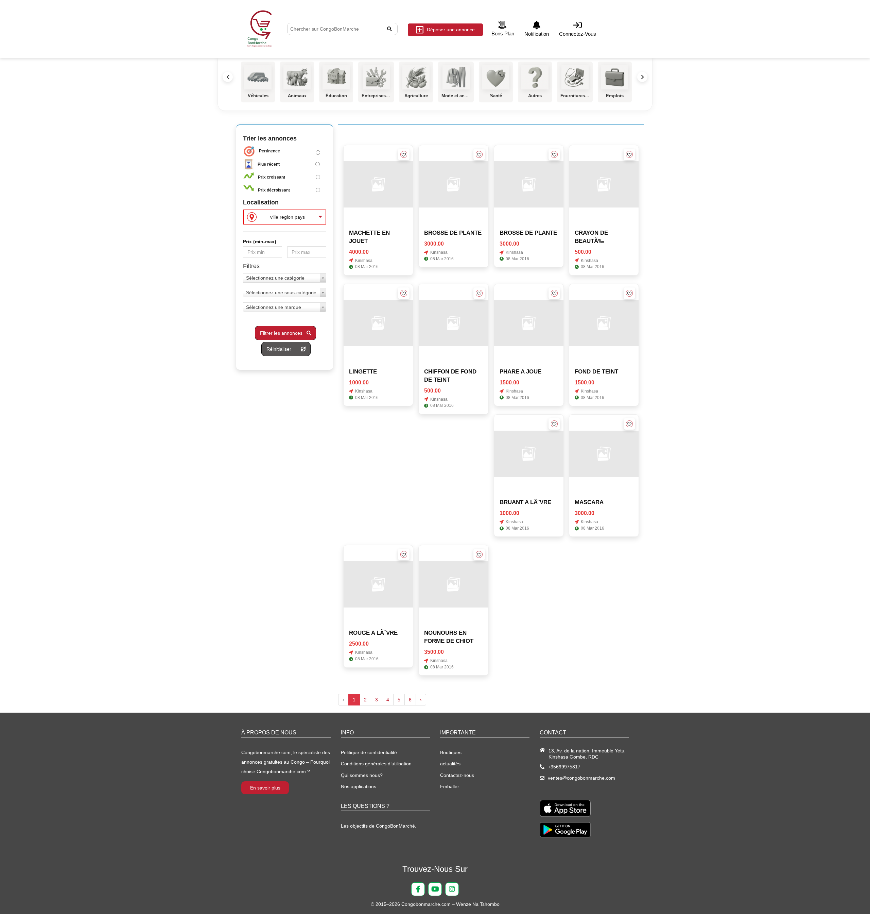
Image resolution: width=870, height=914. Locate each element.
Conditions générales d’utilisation (376, 763)
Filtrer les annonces (283, 333)
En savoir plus (265, 788)
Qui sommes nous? (362, 775)
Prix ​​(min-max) (259, 241)
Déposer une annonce (451, 29)
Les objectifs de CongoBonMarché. (378, 826)
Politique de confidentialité (369, 752)
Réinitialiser (283, 349)
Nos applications (358, 786)
